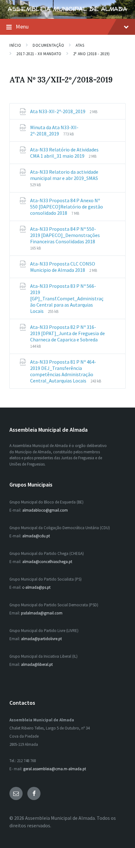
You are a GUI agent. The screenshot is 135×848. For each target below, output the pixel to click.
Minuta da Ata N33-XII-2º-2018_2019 (54, 130)
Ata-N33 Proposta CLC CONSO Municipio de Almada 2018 (62, 267)
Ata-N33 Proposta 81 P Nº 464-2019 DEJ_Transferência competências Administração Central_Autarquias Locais (63, 371)
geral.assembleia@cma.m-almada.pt (54, 769)
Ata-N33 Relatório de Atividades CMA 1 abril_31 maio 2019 (64, 152)
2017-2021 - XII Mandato (39, 53)
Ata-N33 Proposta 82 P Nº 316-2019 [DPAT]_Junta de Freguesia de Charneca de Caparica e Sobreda (67, 333)
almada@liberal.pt (37, 664)
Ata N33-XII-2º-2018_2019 (58, 111)
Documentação (48, 45)
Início (15, 45)
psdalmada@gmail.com (41, 613)
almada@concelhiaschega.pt (47, 561)
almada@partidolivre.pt (41, 638)
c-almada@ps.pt (36, 587)
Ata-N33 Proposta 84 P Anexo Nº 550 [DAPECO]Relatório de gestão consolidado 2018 (66, 206)
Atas (80, 45)
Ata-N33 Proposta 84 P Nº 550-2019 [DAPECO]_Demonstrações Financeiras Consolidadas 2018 (65, 235)
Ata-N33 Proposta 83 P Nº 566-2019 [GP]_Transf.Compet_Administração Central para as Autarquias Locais (67, 298)
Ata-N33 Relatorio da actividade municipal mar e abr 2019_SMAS (64, 175)
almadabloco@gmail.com (45, 510)
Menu (22, 26)
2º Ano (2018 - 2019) (91, 53)
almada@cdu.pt (36, 536)
